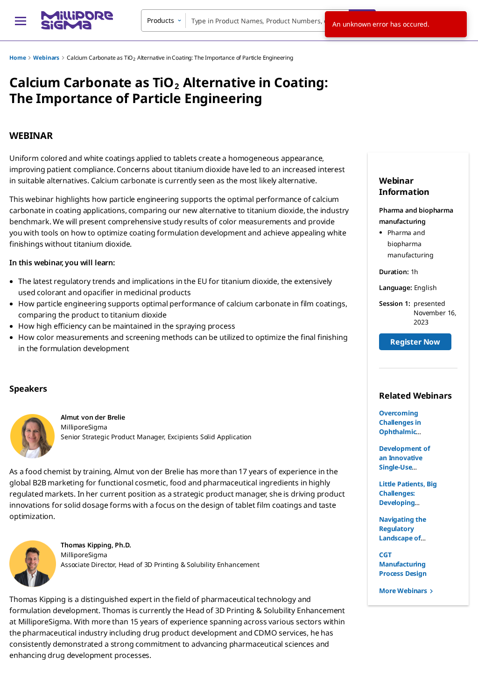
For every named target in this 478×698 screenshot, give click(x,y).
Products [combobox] (160, 20)
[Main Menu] (20, 20)
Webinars (46, 58)
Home (17, 58)
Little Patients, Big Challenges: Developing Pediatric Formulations (408, 502)
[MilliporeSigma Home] (77, 20)
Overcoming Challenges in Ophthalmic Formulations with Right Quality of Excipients (408, 436)
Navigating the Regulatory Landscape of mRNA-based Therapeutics (402, 538)
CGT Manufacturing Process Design (403, 564)
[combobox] (258, 20)
